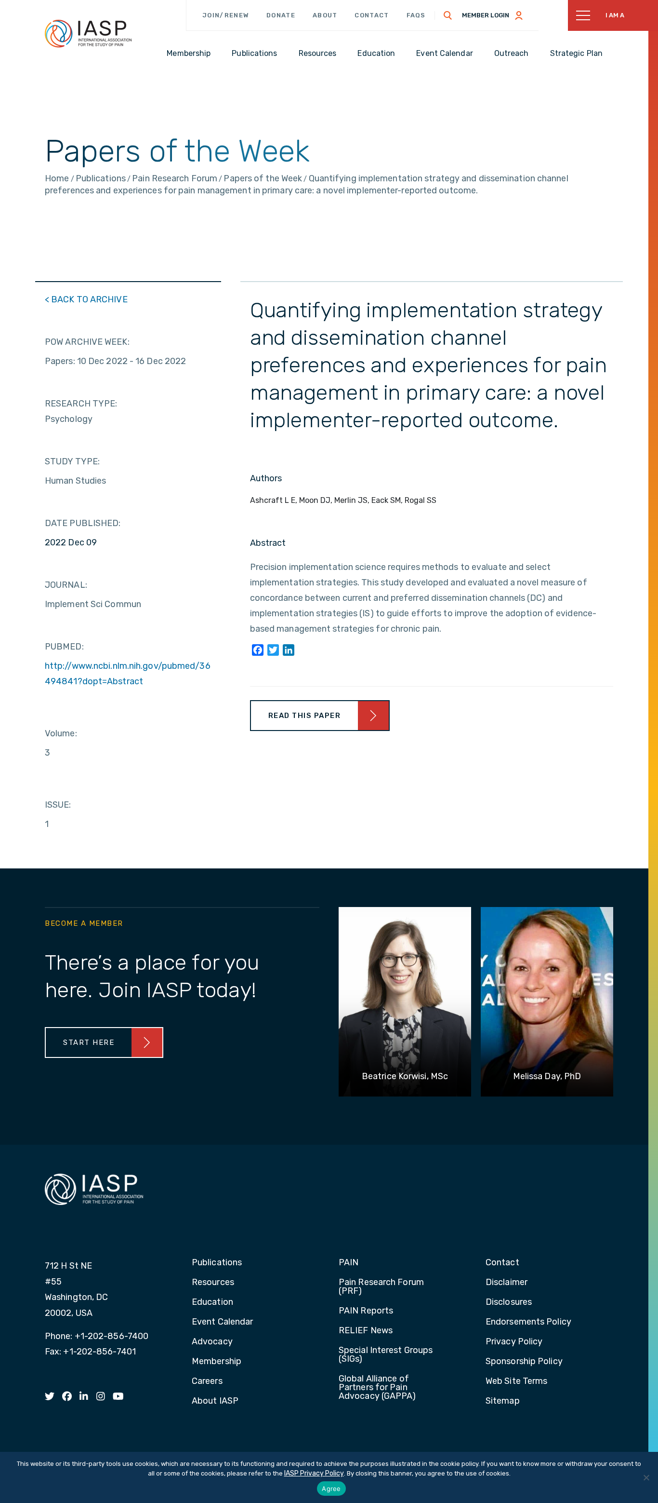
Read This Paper (304, 715)
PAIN (348, 1263)
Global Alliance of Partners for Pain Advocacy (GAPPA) (377, 1387)
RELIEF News (366, 1331)
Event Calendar (222, 1322)
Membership (216, 1362)
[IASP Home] (88, 33)
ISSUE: (58, 804)
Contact (372, 15)
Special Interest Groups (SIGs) (386, 1355)
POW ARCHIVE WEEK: (87, 342)
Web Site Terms (516, 1381)
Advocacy (212, 1342)
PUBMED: (64, 646)
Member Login (485, 15)
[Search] (448, 15)
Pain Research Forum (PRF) (381, 1287)
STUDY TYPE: (72, 461)
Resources (213, 1282)
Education (212, 1302)
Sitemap (503, 1401)
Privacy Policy (514, 1342)
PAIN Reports (366, 1311)
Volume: (61, 733)
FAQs (416, 15)
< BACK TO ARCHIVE (86, 299)
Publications (217, 1263)
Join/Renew (225, 15)
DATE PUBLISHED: (83, 523)
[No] (646, 1477)
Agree (331, 1488)
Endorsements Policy (528, 1322)
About (325, 15)
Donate (280, 15)
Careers (207, 1381)
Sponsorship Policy (524, 1362)
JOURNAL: (66, 585)
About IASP (215, 1401)
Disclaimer (506, 1282)
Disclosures (509, 1302)
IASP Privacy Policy (314, 1473)
